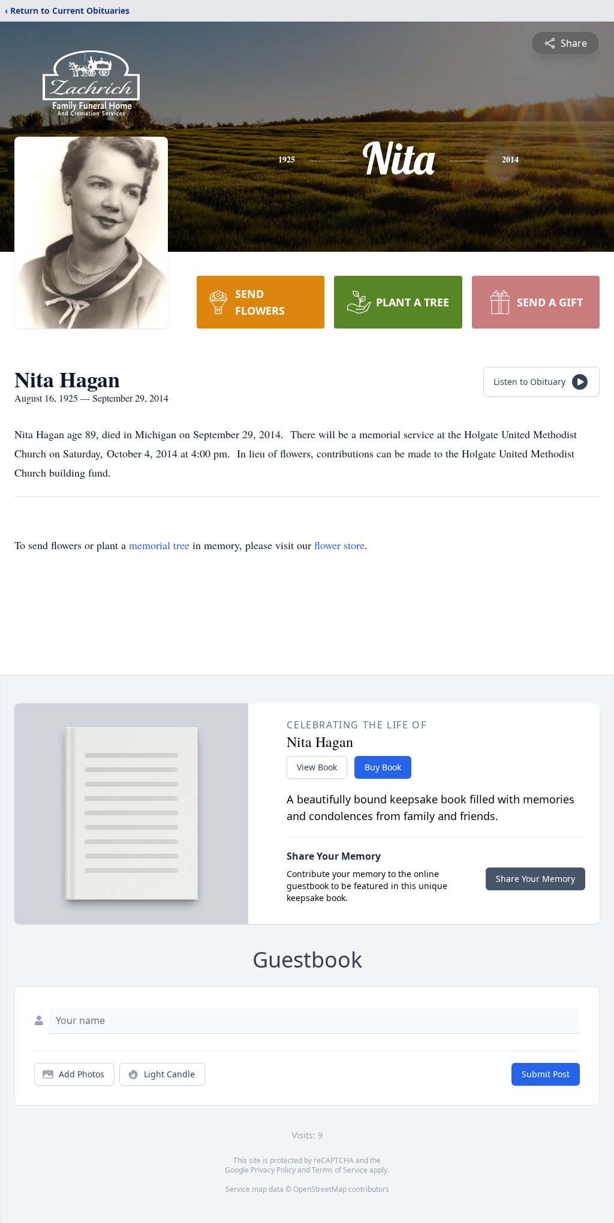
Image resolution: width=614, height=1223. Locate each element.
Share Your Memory (535, 878)
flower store (339, 545)
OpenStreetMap (320, 1189)
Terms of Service (340, 1170)
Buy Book (383, 767)
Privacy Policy (273, 1170)
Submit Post (546, 1074)
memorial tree (159, 545)
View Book (317, 767)
